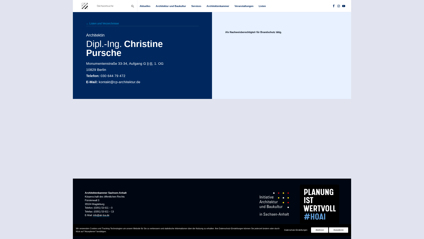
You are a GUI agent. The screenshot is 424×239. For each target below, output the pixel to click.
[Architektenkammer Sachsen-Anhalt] (85, 6)
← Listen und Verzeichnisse (102, 23)
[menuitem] (145, 6)
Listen (262, 6)
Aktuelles (145, 6)
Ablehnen (320, 230)
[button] (334, 6)
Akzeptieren (338, 230)
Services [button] (196, 6)
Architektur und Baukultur (171, 6)
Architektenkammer (218, 6)
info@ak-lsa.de (101, 215)
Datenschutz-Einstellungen (295, 230)
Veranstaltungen (244, 6)
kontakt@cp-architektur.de (119, 82)
